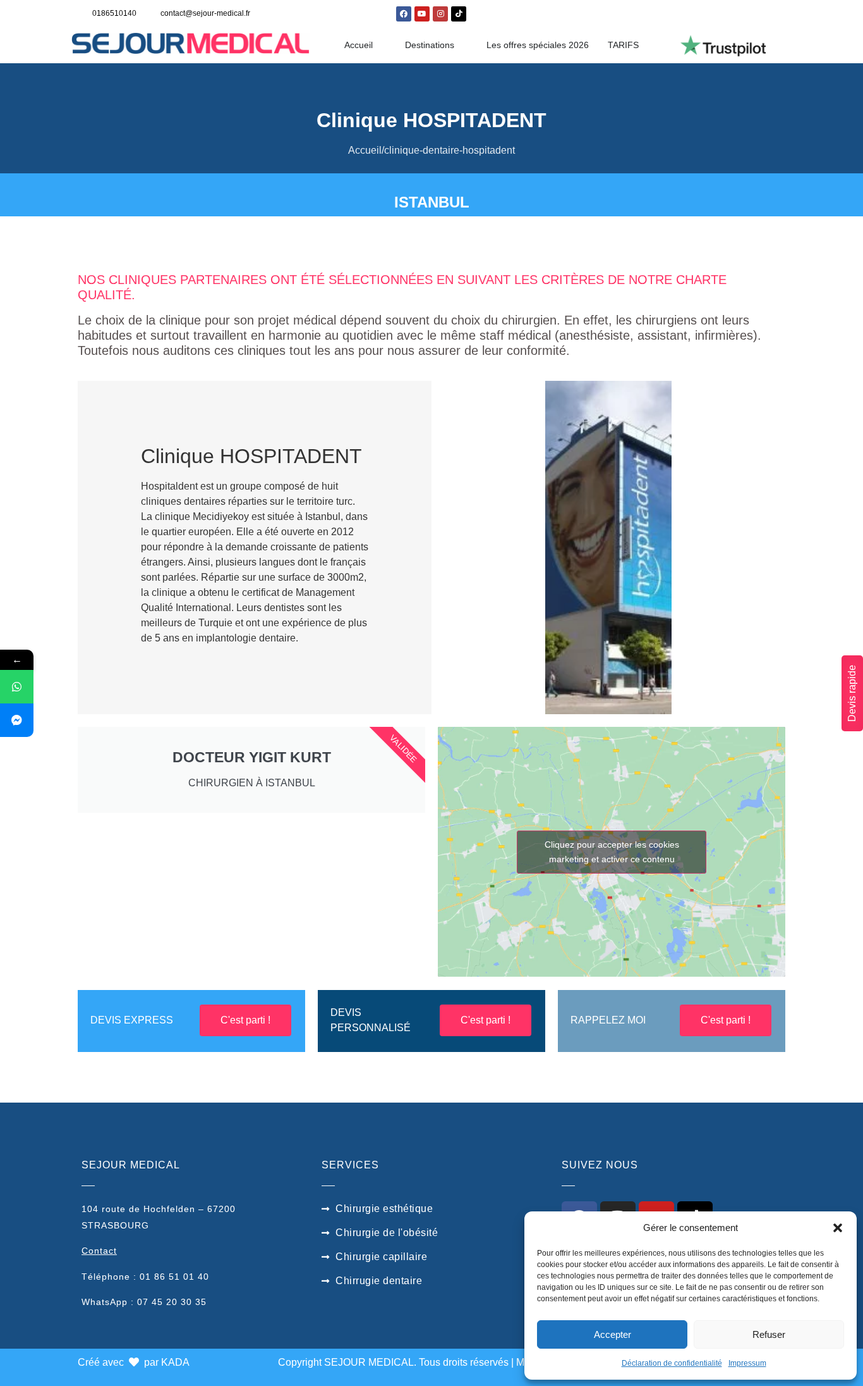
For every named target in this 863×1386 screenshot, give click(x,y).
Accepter (612, 1334)
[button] (837, 1228)
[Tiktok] (458, 14)
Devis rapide (852, 693)
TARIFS (623, 45)
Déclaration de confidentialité (672, 1363)
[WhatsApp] (16, 686)
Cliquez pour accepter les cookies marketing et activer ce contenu (612, 851)
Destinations (429, 45)
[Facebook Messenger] (16, 720)
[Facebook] (403, 14)
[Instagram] (440, 14)
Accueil (358, 45)
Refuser (768, 1334)
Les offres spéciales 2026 (537, 45)
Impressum (747, 1363)
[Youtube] (422, 14)
